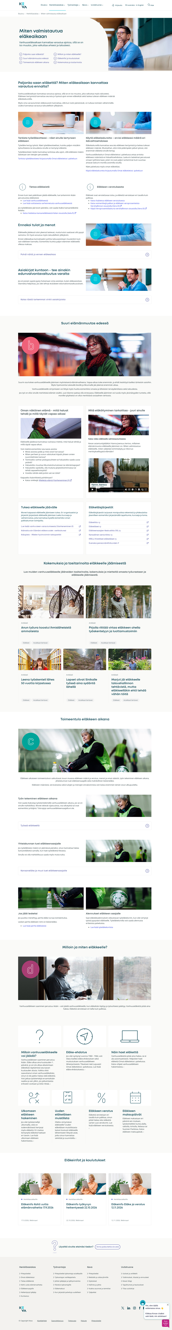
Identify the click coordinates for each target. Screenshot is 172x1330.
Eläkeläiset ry (95, 526)
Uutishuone (96, 5)
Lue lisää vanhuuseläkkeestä (35, 200)
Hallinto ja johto (95, 1285)
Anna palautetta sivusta (107, 1247)
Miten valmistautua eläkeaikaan (53, 13)
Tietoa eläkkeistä (27, 1281)
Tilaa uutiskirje (128, 1288)
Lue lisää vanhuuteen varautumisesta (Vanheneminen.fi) (47, 526)
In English (140, 5)
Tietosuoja (72, 1321)
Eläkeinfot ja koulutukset (69, 58)
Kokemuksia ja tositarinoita (70, 62)
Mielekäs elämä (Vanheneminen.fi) (54, 480)
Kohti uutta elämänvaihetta (31, 1285)
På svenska (130, 5)
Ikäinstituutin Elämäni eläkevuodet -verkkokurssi (43, 531)
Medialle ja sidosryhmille (98, 1277)
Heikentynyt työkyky (28, 1292)
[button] (165, 1323)
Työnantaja (73, 5)
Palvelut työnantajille (63, 1285)
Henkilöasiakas (56, 5)
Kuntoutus (25, 1296)
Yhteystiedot (26, 1273)
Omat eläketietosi (28, 1277)
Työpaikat (92, 1292)
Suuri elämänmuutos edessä (35, 58)
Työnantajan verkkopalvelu (65, 1277)
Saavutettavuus (57, 1321)
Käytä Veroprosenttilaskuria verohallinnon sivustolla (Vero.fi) (117, 208)
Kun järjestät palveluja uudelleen (68, 1292)
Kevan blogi (127, 1281)
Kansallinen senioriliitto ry (100, 535)
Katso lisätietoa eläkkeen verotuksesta (108, 200)
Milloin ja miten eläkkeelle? (69, 54)
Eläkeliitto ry (94, 522)
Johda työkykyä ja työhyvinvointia (67, 1281)
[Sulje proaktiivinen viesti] (167, 1304)
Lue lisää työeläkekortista (102, 927)
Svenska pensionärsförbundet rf (104, 543)
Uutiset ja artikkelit (130, 1273)
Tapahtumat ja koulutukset (133, 1285)
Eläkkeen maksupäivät (132, 1113)
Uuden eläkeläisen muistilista (63, 1115)
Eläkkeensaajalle (27, 1288)
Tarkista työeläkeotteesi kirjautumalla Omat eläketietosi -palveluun (47, 158)
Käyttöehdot (42, 1321)
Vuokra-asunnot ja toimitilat (99, 1288)
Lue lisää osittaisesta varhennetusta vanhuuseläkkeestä (47, 203)
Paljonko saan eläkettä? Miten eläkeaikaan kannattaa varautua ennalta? (63, 84)
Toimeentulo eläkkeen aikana (36, 62)
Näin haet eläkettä (124, 1052)
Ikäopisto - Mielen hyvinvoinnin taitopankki (41, 535)
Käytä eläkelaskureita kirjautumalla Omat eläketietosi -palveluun (114, 170)
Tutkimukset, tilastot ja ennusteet (136, 1277)
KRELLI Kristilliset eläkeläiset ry (103, 539)
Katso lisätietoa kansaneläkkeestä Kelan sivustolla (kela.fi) (48, 213)
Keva (84, 5)
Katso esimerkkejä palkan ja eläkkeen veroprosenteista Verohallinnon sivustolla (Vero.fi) (115, 204)
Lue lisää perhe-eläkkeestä (34, 926)
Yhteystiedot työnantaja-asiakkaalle (68, 1273)
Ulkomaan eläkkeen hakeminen (29, 1115)
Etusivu (44, 5)
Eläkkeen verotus (101, 1111)
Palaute (84, 1321)
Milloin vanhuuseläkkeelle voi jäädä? (39, 1054)
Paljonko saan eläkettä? (33, 54)
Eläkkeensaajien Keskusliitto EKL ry (105, 531)
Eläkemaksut (60, 1288)
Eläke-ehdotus (76, 1052)
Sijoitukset (93, 1281)
